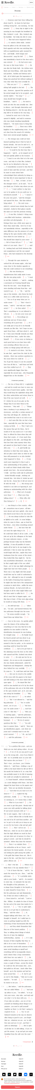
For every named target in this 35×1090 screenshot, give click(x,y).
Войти (31, 2)
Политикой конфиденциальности (12, 1083)
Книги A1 (21, 1058)
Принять (17, 1087)
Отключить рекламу (17, 380)
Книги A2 (21, 1061)
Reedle (9, 2)
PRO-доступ (4, 1068)
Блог (2, 1066)
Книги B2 (21, 1066)
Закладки (3, 1063)
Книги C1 (21, 1068)
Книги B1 (21, 1063)
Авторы (3, 1061)
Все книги (3, 1058)
